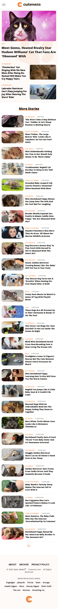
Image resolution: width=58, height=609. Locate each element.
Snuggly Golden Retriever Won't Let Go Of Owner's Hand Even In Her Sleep (40, 455)
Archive (24, 564)
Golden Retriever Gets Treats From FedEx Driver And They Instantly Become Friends (39, 471)
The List (16, 590)
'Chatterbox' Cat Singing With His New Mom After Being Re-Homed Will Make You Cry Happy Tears (14, 73)
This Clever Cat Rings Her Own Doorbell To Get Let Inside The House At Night (40, 328)
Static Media (19, 569)
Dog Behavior (6, 85)
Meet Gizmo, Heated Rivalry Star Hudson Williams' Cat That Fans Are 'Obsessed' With (29, 52)
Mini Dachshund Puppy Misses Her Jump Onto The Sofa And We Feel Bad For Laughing (40, 201)
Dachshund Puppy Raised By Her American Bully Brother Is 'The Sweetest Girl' (40, 534)
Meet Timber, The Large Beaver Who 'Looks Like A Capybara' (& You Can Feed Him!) (38, 138)
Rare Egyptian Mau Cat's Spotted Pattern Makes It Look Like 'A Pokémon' (40, 503)
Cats (3, 44)
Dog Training (30, 371)
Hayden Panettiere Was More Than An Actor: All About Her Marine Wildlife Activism (39, 233)
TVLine (30, 582)
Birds (27, 291)
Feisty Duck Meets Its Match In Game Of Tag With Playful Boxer (40, 297)
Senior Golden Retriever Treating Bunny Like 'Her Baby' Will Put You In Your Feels (40, 265)
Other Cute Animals (32, 131)
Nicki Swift (46, 586)
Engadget (10, 582)
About (12, 564)
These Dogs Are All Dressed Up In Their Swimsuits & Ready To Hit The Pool (40, 313)
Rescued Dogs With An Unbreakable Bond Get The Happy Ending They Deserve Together (38, 408)
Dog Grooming (30, 276)
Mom (21, 586)
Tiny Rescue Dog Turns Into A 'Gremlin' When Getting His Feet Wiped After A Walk (39, 281)
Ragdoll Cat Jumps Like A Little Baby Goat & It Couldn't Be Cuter (40, 392)
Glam (38, 582)
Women (26, 590)
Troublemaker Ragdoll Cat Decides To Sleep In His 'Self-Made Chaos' (39, 170)
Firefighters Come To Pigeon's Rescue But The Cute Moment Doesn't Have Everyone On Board (39, 360)
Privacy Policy (40, 564)
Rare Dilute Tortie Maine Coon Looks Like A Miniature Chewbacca (40, 424)
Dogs (27, 307)
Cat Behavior (6, 64)
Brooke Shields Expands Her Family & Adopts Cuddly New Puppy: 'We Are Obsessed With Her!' (40, 217)
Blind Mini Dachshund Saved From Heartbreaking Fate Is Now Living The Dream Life (39, 344)
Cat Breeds (29, 164)
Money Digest (32, 586)
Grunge (46, 582)
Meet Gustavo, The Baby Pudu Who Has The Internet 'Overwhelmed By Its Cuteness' (40, 519)
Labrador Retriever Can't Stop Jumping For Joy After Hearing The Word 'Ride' (14, 93)
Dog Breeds (29, 149)
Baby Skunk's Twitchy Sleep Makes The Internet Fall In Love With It (38, 487)
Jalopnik (21, 582)
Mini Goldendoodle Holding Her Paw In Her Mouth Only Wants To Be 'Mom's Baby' (38, 154)
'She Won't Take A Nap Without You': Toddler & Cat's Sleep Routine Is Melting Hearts (40, 122)
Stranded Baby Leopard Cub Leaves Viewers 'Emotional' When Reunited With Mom (38, 186)
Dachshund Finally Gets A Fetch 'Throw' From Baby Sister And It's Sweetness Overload (40, 440)
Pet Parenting (30, 211)
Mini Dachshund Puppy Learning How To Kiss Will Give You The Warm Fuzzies (40, 376)
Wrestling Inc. (38, 590)
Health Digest (10, 586)
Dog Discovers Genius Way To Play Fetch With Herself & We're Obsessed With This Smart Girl (39, 249)
